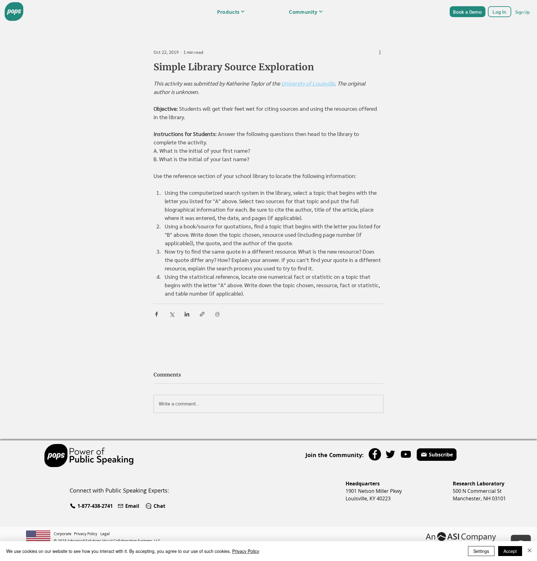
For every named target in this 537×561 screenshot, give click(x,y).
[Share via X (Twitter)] (172, 314)
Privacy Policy (245, 551)
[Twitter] (390, 454)
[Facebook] (375, 454)
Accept (510, 551)
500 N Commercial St (477, 491)
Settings (481, 551)
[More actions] (379, 52)
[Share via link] (202, 314)
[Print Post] (217, 314)
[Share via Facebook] (156, 314)
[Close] (529, 551)
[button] (231, 11)
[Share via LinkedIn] (187, 314)
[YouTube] (406, 454)
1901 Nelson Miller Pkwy (374, 491)
